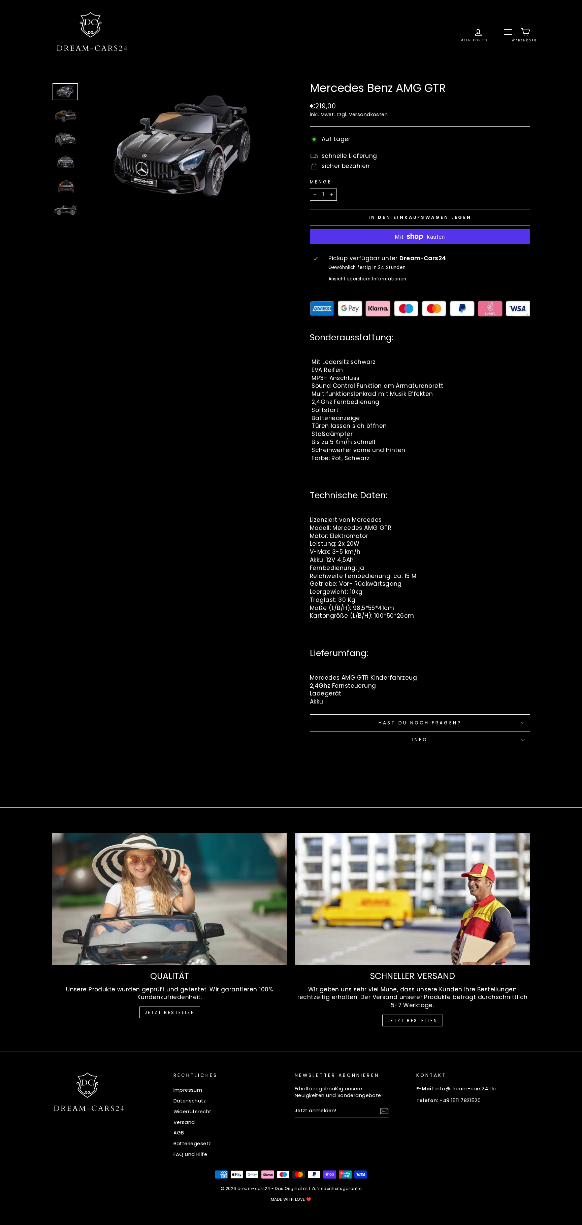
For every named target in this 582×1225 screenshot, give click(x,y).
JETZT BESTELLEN (169, 1012)
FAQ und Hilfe (190, 1154)
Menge (321, 182)
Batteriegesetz (192, 1143)
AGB (178, 1132)
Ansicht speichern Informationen (367, 279)
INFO (420, 740)
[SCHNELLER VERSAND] (412, 899)
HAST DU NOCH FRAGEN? (420, 723)
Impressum (187, 1090)
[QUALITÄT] (169, 899)
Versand (184, 1122)
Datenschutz (189, 1100)
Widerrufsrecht (192, 1111)
